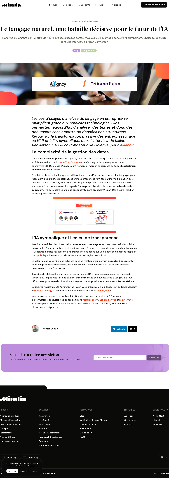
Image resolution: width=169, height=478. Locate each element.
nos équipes (67, 303)
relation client (90, 299)
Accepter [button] (12, 471)
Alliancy (126, 145)
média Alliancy (42, 290)
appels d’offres (107, 299)
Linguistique (89, 50)
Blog (76, 50)
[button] (119, 329)
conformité (126, 299)
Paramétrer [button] (24, 471)
